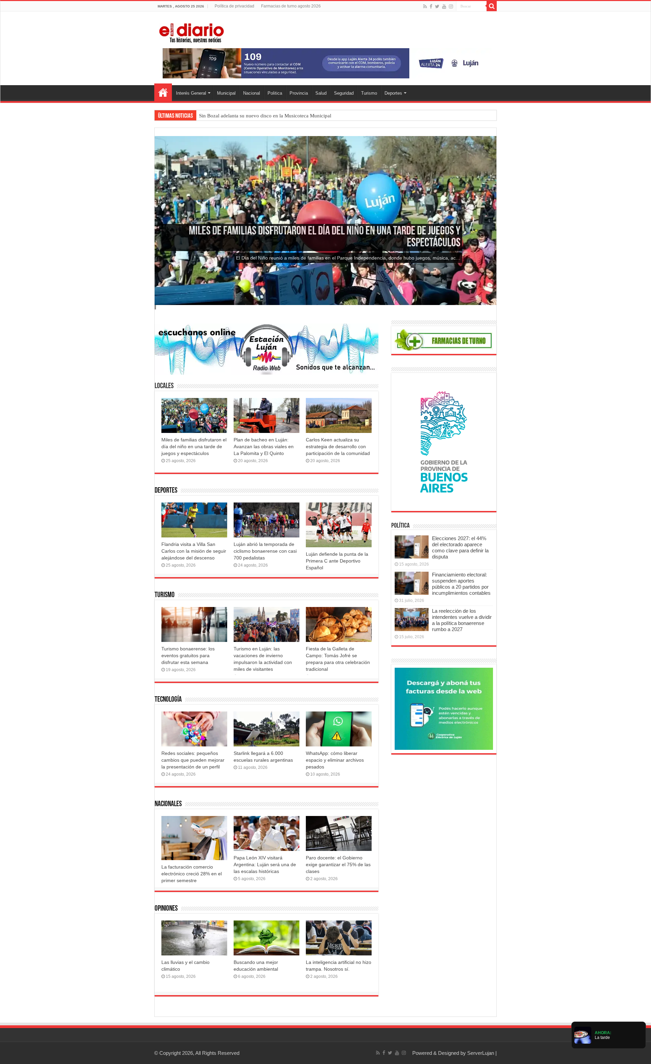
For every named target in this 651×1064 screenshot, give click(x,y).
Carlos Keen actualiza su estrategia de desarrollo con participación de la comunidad (338, 446)
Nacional (251, 93)
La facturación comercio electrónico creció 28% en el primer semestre (191, 873)
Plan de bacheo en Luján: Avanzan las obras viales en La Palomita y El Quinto (264, 446)
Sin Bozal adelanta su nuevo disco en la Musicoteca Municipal (265, 115)
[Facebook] (431, 6)
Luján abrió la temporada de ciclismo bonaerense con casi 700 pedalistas (265, 551)
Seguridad (344, 93)
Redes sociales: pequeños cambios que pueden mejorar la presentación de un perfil (192, 760)
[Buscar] (492, 6)
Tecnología (168, 700)
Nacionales (168, 804)
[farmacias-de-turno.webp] (444, 339)
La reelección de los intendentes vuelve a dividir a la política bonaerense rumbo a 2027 (462, 620)
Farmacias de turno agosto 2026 (291, 6)
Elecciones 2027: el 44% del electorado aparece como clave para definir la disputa (460, 547)
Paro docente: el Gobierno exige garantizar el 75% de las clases (338, 864)
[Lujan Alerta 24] (325, 63)
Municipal (226, 93)
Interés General (191, 93)
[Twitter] (437, 6)
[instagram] (451, 6)
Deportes (393, 93)
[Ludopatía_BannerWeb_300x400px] (444, 441)
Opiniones (166, 909)
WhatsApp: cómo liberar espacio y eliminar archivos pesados (335, 760)
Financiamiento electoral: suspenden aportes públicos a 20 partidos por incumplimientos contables (461, 584)
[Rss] (425, 6)
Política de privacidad (234, 6)
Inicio (163, 92)
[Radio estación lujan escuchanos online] (266, 349)
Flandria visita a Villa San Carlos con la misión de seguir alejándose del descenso (193, 551)
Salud (321, 93)
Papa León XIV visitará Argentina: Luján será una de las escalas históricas (265, 864)
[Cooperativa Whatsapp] (444, 708)
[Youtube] (444, 6)
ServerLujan (480, 1053)
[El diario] (191, 32)
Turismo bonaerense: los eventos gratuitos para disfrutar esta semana (188, 655)
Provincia (299, 93)
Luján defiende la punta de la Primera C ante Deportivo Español (337, 560)
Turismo (369, 93)
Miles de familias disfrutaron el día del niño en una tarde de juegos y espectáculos (193, 446)
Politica (275, 93)
